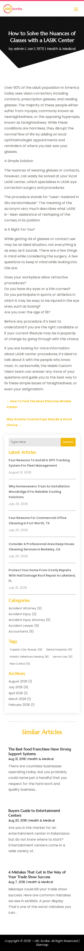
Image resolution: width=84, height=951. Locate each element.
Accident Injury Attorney (27, 620)
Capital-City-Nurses (26, 649)
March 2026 (17, 699)
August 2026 (18, 681)
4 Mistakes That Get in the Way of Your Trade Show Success (36, 874)
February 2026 (19, 705)
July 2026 (16, 687)
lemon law (62, 656)
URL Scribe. (42, 941)
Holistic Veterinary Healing (29, 656)
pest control (20, 664)
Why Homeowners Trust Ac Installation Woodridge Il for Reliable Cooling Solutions (39, 491)
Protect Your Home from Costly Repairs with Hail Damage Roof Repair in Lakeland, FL (42, 575)
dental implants (59, 649)
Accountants (18, 631)
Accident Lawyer (21, 625)
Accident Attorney (22, 608)
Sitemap (42, 945)
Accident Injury (20, 614)
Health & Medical (61, 48)
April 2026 (16, 693)
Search (68, 442)
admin (19, 48)
